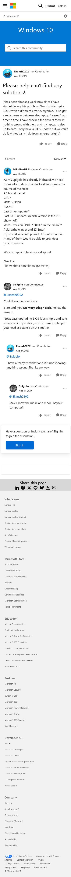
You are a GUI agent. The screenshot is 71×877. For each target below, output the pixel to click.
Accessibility (10, 839)
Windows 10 (13, 16)
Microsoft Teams (12, 713)
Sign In (62, 5)
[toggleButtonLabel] (65, 16)
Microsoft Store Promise (16, 600)
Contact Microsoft (25, 859)
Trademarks (45, 863)
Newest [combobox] (60, 159)
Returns (8, 582)
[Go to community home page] (13, 5)
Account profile (11, 564)
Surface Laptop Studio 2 (15, 516)
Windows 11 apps (13, 547)
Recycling (25, 867)
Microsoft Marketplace (15, 773)
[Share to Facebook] (23, 487)
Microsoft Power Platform (16, 707)
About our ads (40, 867)
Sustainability (11, 845)
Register (50, 5)
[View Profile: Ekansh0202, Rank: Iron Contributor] (7, 73)
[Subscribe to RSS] (48, 487)
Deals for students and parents (19, 660)
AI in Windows (11, 535)
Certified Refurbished (14, 594)
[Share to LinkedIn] (17, 487)
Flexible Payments (13, 606)
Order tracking (11, 588)
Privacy (41, 859)
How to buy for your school (17, 648)
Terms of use (29, 863)
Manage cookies (12, 863)
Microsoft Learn (12, 755)
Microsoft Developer (14, 749)
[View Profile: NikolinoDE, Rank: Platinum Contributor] (7, 171)
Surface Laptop (11, 510)
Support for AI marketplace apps (19, 761)
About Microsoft (12, 809)
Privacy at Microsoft (14, 821)
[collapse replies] (35, 166)
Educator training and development (21, 654)
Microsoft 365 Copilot (14, 720)
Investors (9, 827)
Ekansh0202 (21, 71)
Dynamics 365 (11, 695)
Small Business (11, 726)
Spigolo (18, 284)
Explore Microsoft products (17, 541)
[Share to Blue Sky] (42, 487)
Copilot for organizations (16, 523)
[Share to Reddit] (35, 487)
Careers (8, 803)
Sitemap (8, 859)
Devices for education (14, 630)
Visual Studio (11, 785)
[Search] (40, 5)
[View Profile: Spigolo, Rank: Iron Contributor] (7, 286)
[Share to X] (29, 487)
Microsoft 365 (11, 701)
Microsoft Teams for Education (18, 636)
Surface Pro (10, 504)
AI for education (12, 666)
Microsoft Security (13, 689)
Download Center (13, 570)
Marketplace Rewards (15, 779)
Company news (11, 815)
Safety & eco (10, 867)
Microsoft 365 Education (16, 642)
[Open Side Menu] (5, 5)
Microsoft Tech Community (17, 767)
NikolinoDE (20, 169)
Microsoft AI (10, 683)
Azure (7, 743)
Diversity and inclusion (15, 833)
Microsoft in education (15, 624)
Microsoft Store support (15, 576)
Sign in (19, 445)
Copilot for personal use (16, 529)
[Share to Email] (54, 487)
